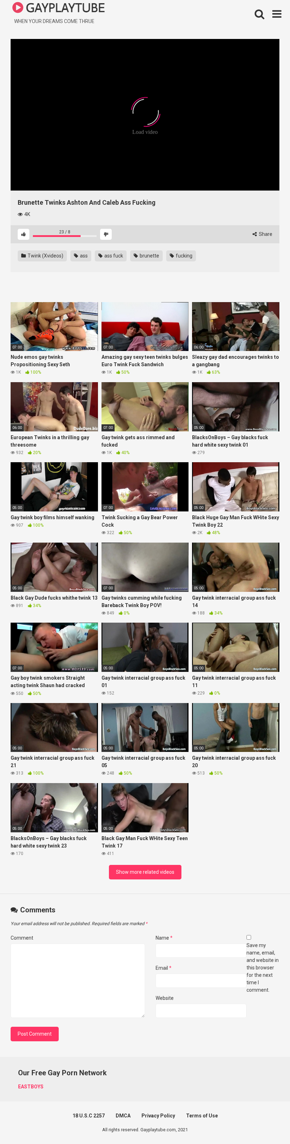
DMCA (123, 1115)
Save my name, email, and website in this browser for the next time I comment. (262, 967)
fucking (183, 256)
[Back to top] (266, 1122)
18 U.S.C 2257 (88, 1115)
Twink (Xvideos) (45, 256)
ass (83, 256)
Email (164, 968)
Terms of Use (202, 1115)
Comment (22, 938)
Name (164, 938)
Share (265, 234)
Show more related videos (145, 872)
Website (165, 998)
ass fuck (113, 256)
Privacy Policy (158, 1115)
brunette (149, 256)
